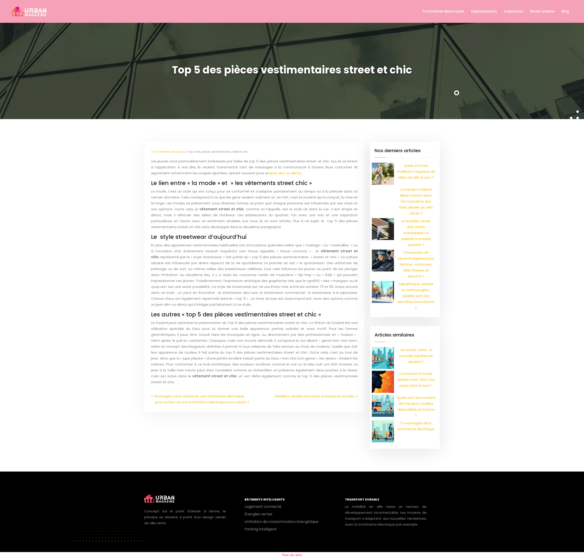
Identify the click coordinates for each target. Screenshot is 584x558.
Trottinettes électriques (443, 11)
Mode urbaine (542, 11)
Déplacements (484, 11)
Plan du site (292, 555)
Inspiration (513, 11)
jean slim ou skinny (285, 173)
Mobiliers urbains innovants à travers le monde (314, 396)
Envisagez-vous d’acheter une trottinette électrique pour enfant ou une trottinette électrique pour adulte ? (202, 399)
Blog (565, 11)
